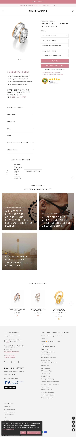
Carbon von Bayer (45, 368)
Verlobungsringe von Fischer (48, 357)
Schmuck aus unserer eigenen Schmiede (51, 336)
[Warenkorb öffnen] (73, 11)
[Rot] (17, 315)
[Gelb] (58, 318)
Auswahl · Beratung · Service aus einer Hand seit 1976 (38, 5)
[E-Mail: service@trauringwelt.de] (73, 425)
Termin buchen (38, 1)
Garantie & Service (15, 107)
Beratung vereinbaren (54, 65)
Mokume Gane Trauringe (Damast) (50, 381)
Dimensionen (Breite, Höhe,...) (19, 142)
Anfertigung (12, 149)
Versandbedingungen (9, 412)
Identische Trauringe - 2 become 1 (49, 384)
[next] (71, 303)
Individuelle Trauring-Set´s (48, 395)
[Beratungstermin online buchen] (73, 429)
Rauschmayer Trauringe (47, 397)
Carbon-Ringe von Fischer (47, 352)
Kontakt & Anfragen (10, 357)
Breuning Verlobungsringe (47, 379)
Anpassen (5, 432)
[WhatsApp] (73, 418)
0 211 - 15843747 (18, 97)
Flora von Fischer (45, 349)
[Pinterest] (15, 362)
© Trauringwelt (9, 374)
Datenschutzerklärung (9, 409)
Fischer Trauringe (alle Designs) (49, 362)
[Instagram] (11, 362)
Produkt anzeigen (33, 171)
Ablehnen (23, 432)
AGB (5, 417)
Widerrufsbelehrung (9, 414)
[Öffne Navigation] (3, 11)
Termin (7, 342)
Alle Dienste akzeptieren (33, 432)
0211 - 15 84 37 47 (10, 355)
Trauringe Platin (45, 344)
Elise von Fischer (45, 354)
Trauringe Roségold (46, 387)
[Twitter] (7, 362)
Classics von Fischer (46, 360)
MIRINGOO (44, 338)
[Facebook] (4, 362)
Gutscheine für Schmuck (47, 392)
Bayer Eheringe (45, 365)
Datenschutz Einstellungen (11, 435)
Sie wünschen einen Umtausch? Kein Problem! (52, 74)
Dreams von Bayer (45, 373)
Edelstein (11, 121)
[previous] (4, 303)
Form (9, 135)
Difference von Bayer (46, 370)
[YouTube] (18, 362)
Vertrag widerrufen (10, 387)
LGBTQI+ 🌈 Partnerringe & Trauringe (50, 341)
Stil (8, 128)
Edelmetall (12, 114)
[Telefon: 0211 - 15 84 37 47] (73, 422)
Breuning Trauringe (46, 376)
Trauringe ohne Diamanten (48, 346)
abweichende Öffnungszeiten (11, 351)
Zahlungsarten (7, 406)
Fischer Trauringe (48, 21)
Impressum (6, 420)
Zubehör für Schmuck (46, 389)
